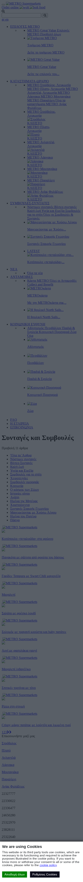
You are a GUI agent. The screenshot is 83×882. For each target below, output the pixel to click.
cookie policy (48, 865)
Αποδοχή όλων (14, 874)
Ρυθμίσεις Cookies (44, 874)
